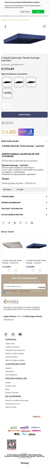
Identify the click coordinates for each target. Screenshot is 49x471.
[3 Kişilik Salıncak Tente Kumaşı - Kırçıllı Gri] (12, 246)
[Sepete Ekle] (16, 270)
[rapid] (37, 417)
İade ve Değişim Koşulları (15, 360)
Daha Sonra (25, 12)
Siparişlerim (9, 371)
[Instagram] (13, 334)
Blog (7, 389)
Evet (38, 12)
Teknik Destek (10, 407)
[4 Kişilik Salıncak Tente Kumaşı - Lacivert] (36, 246)
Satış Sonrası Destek (12, 215)
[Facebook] (6, 334)
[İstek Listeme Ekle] (15, 223)
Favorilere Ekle (9, 270)
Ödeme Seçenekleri (10, 203)
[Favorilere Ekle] (44, 26)
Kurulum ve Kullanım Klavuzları (17, 400)
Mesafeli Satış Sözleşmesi (15, 350)
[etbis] (22, 445)
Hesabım (8, 368)
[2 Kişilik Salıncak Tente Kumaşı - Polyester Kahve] (19, 81)
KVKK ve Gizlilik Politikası (14, 353)
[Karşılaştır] (20, 223)
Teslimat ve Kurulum (12, 209)
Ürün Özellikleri (9, 141)
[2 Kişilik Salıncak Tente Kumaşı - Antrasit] (7, 81)
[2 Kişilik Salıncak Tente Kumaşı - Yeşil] (31, 81)
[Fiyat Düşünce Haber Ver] (26, 223)
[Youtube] (20, 334)
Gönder (41, 287)
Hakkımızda (10, 343)
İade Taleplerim (11, 375)
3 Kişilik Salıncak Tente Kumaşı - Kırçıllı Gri (12, 261)
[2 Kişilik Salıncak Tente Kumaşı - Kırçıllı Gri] (7, 92)
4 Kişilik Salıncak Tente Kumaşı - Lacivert (36, 261)
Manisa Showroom (12, 404)
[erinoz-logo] (11, 302)
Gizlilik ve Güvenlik (12, 347)
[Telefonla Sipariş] (9, 223)
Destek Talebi (10, 386)
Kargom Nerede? (12, 393)
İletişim (8, 382)
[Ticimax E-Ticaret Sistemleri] (24, 463)
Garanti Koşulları (11, 357)
